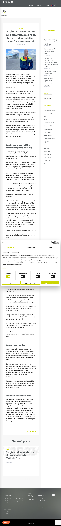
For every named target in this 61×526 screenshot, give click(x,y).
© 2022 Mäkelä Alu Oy (30, 523)
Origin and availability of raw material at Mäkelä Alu (20, 455)
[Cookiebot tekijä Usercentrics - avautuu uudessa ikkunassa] (52, 242)
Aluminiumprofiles (49, 123)
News (47, 5)
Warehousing (48, 135)
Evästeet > (5, 268)
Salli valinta (30, 283)
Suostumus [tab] (10, 247)
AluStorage (47, 157)
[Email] (35, 431)
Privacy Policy (30, 499)
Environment (48, 129)
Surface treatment (49, 138)
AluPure (46, 148)
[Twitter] (30, 431)
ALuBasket (47, 151)
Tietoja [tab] (50, 247)
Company (31, 5)
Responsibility (48, 126)
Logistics (46, 142)
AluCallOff (47, 161)
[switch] (23, 276)
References (47, 132)
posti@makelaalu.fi (19, 501)
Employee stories (49, 110)
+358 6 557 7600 (19, 499)
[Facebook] (27, 431)
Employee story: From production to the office (50, 51)
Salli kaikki (50, 283)
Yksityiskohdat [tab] (30, 247)
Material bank (40, 5)
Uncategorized (48, 164)
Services (46, 145)
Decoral (46, 116)
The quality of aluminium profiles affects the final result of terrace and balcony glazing (51, 62)
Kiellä (11, 283)
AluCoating (47, 154)
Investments (48, 113)
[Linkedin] (33, 431)
